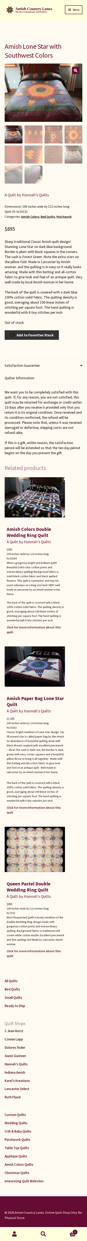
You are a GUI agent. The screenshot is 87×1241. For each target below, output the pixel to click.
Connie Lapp (14, 1039)
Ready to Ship (15, 1006)
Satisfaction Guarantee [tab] (22, 365)
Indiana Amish (15, 1072)
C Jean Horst (14, 1031)
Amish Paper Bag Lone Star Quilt (35, 701)
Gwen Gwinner (15, 1056)
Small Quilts (13, 997)
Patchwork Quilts (17, 1139)
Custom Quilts (15, 1114)
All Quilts (11, 981)
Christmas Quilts (17, 1173)
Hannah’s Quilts (16, 1064)
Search (43, 1234)
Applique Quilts (16, 1156)
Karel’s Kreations (17, 1080)
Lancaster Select (17, 1089)
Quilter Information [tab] (19, 378)
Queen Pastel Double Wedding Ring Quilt (28, 887)
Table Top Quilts (17, 1148)
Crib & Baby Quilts (18, 1131)
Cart (67, 1231)
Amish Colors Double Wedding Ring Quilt (29, 532)
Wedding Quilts (16, 1123)
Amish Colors (30, 217)
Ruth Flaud (12, 1097)
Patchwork (64, 217)
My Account (14, 1234)
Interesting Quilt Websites (24, 1181)
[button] (75, 70)
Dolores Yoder (15, 1047)
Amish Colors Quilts (19, 1164)
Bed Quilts (48, 217)
